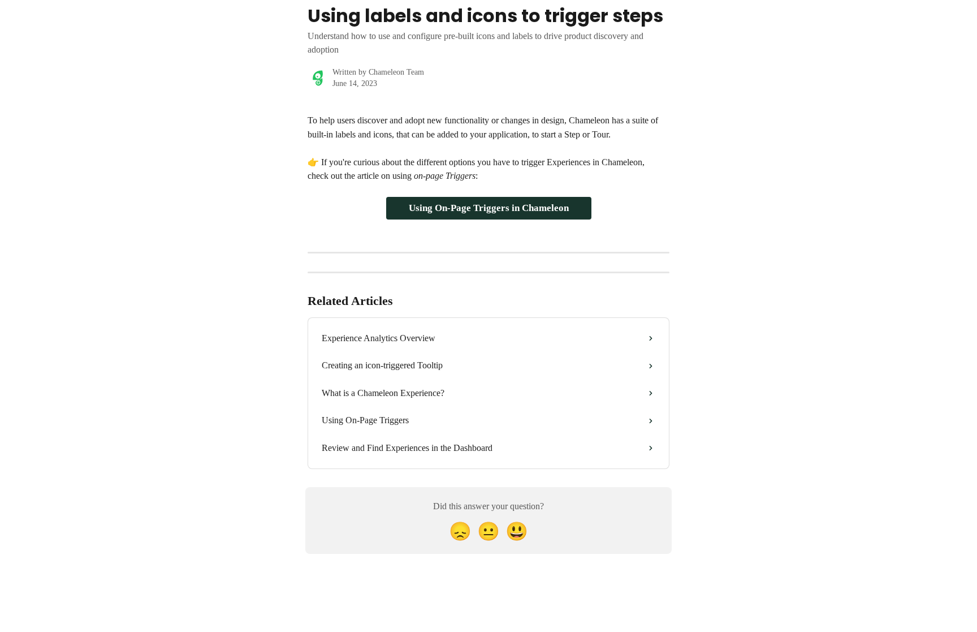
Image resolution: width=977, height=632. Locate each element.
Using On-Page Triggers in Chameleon (489, 208)
